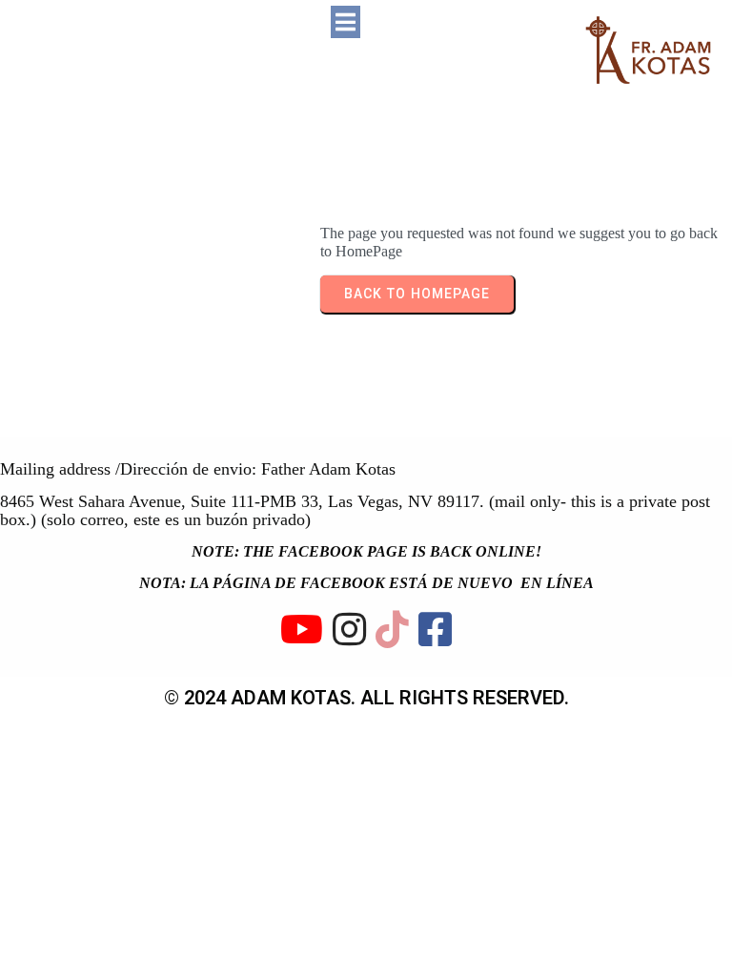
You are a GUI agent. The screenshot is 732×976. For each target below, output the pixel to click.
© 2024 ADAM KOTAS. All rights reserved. (366, 697)
